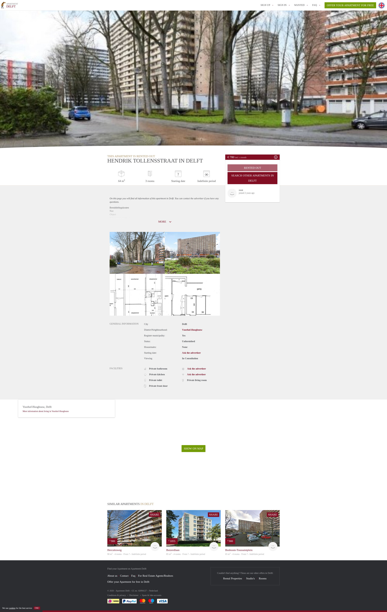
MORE (162, 221)
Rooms (263, 578)
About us (112, 575)
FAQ (314, 5)
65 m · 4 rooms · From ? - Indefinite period (244, 554)
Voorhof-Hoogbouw (192, 330)
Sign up (265, 5)
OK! (37, 608)
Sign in (282, 5)
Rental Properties (232, 578)
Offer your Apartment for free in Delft (128, 581)
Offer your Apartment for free (350, 5)
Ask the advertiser (191, 353)
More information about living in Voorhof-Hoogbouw (46, 411)
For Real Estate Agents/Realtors (155, 575)
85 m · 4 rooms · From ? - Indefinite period (185, 554)
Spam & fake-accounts (151, 595)
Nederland (153, 591)
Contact (124, 575)
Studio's (250, 578)
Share (154, 514)
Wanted (299, 5)
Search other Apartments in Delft (252, 178)
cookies (12, 608)
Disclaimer (134, 595)
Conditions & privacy (116, 595)
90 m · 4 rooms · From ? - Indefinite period (126, 554)
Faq (133, 575)
